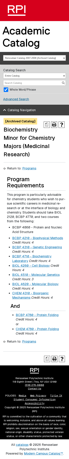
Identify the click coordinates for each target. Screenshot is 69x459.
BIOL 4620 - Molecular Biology (35, 284)
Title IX (56, 395)
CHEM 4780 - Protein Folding (37, 329)
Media (22, 395)
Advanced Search (16, 99)
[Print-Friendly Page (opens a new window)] (54, 125)
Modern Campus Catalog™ (43, 453)
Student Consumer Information (35, 399)
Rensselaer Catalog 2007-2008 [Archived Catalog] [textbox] (30, 58)
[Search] (63, 83)
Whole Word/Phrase (23, 89)
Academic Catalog (26, 36)
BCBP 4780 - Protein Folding (37, 315)
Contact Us (34, 388)
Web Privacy (38, 395)
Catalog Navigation (22, 110)
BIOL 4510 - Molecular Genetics (36, 275)
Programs (29, 168)
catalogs (22, 445)
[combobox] (34, 58)
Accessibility (34, 403)
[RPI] (16, 10)
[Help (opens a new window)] (62, 125)
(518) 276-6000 (34, 385)
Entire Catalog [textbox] (12, 75)
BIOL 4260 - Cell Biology (31, 266)
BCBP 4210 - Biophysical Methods (37, 238)
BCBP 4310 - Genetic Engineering (37, 247)
